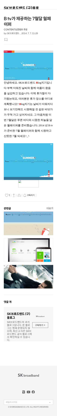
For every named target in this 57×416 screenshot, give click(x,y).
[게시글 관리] (19, 195)
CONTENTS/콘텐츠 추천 (15, 30)
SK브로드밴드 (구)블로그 (21, 9)
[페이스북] (33, 392)
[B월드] (23, 392)
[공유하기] (13, 195)
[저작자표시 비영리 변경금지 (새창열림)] (41, 195)
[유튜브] (28, 392)
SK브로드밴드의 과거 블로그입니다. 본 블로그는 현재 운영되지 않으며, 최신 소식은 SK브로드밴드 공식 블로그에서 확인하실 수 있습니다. (19, 330)
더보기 (50, 208)
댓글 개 (7, 302)
